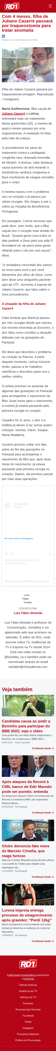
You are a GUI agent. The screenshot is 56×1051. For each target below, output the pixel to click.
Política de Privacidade (28, 1040)
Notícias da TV (28, 997)
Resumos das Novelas (28, 1009)
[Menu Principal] (50, 6)
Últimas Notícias (28, 985)
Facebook (28, 1015)
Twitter (28, 1022)
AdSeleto (29, 979)
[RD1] (11, 6)
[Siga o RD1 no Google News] (3, 36)
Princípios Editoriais (28, 1034)
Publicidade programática (21, 975)
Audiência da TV (28, 991)
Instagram (28, 1028)
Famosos (28, 1003)
